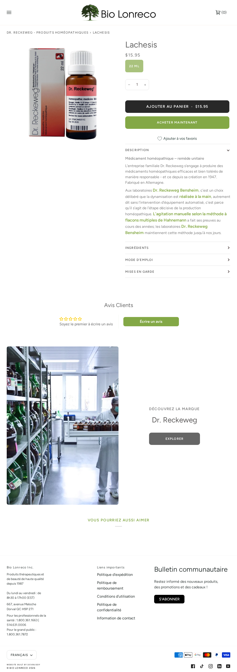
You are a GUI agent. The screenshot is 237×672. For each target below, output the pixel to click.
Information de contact (116, 618)
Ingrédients (137, 248)
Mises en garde (139, 271)
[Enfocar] (62, 95)
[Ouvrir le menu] (14, 12)
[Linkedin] (219, 666)
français (20, 655)
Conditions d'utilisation (116, 596)
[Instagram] (211, 666)
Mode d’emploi (139, 260)
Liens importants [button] (111, 567)
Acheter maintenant (177, 122)
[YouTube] (228, 666)
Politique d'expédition (115, 574)
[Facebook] (193, 666)
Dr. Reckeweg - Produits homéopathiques (47, 32)
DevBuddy (34, 664)
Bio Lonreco (18, 667)
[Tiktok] (202, 666)
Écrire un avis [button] (151, 321)
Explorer (174, 439)
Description (137, 150)
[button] (72, 566)
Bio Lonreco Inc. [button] (20, 567)
